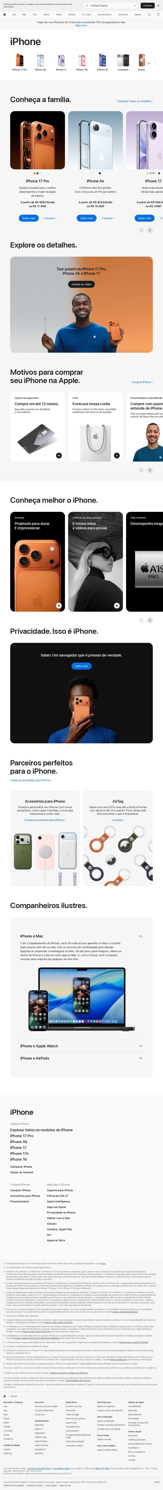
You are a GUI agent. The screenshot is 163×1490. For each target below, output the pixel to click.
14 (123, 810)
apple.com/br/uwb (118, 1360)
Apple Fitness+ (41, 1441)
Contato (131, 1460)
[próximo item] (149, 63)
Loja (5, 1406)
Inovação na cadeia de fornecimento (138, 1424)
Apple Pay (8, 1453)
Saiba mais (80, 25)
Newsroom (133, 1436)
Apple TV (39, 1429)
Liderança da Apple (136, 1440)
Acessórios (8, 1439)
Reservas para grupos (75, 1418)
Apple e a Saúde (104, 1439)
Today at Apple (72, 1415)
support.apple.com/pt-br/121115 (58, 1322)
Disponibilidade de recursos (78, 1380)
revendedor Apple (62, 1468)
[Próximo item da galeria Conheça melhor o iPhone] (150, 620)
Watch (6, 1423)
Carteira (7, 1449)
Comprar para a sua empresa (110, 1410)
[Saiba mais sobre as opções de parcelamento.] (37, 427)
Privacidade (133, 1418)
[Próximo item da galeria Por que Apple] (150, 470)
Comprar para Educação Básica (111, 1425)
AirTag (6, 1435)
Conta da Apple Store (44, 1410)
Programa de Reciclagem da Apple (78, 1436)
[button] (111, 5)
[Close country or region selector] (158, 5)
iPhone (7, 1418)
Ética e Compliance (136, 1452)
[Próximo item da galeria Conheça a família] (150, 230)
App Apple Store (73, 1427)
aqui (104, 1263)
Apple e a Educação (105, 1421)
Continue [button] (147, 5)
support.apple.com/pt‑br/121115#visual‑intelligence (37, 1338)
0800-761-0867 (102, 1468)
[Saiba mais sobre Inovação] (37, 562)
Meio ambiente (134, 1415)
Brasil (157, 1482)
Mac (5, 1410)
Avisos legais (51, 1485)
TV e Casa (8, 1431)
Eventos (131, 1456)
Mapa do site (65, 1485)
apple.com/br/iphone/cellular (125, 1312)
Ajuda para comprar (74, 1446)
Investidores (133, 1448)
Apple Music (40, 1433)
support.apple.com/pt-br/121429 (133, 1342)
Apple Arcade (41, 1437)
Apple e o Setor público (107, 1450)
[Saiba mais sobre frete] (95, 427)
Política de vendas (35, 1485)
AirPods (7, 1427)
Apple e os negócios (106, 1406)
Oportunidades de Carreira (140, 1444)
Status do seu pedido (75, 1441)
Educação (132, 1410)
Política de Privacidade (14, 1485)
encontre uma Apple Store (39, 1468)
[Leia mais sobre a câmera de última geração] (95, 562)
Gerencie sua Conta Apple (46, 1406)
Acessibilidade (134, 1406)
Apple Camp (71, 1423)
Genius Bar (71, 1410)
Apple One (39, 1425)
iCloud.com (40, 1415)
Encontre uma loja (74, 1406)
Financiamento (72, 1431)
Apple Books (40, 1449)
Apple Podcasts (41, 1445)
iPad (5, 1415)
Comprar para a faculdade (108, 1429)
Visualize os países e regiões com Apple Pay (69, 1373)
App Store (39, 1453)
